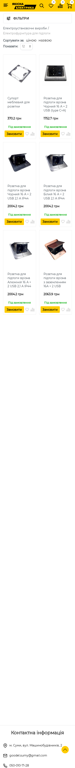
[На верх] (65, 749)
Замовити (14, 134)
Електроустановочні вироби (25, 28)
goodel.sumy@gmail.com (28, 755)
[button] (5, 5)
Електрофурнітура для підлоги (26, 33)
